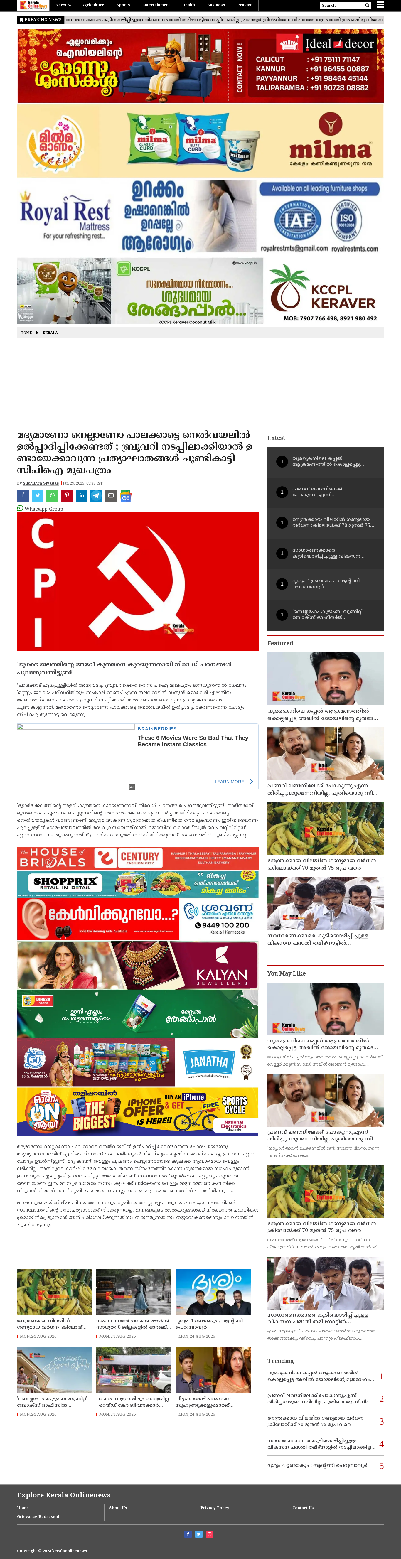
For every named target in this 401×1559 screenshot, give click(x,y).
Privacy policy (215, 1508)
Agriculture (92, 5)
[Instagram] (209, 1534)
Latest (276, 438)
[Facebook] (188, 1534)
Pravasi (244, 5)
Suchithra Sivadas (41, 483)
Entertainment (156, 5)
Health (188, 5)
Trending (280, 1361)
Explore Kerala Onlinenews (63, 1495)
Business (216, 5)
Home (26, 333)
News (60, 5)
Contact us (303, 1508)
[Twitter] (199, 1534)
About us (118, 1508)
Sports (123, 5)
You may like (286, 974)
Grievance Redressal (38, 1517)
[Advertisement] (200, 386)
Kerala (50, 333)
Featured (280, 644)
